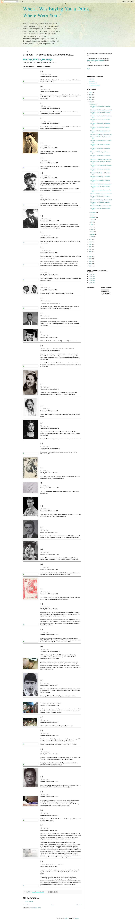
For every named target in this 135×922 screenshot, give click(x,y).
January (92, 236)
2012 (90, 261)
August (92, 219)
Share (88, 68)
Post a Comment (29, 901)
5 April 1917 (92, 282)
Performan (91, 79)
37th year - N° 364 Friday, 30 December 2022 (101, 110)
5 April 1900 (92, 274)
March (92, 231)
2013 (90, 259)
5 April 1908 (92, 276)
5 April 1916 (92, 280)
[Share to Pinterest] (57, 892)
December (92, 104)
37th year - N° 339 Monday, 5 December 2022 (99, 196)
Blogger (76, 918)
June (91, 224)
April (91, 229)
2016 (90, 251)
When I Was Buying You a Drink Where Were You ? (56, 11)
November (93, 212)
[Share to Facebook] (55, 892)
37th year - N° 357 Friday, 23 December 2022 (101, 134)
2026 (90, 92)
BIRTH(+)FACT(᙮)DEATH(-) (37, 59)
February (92, 234)
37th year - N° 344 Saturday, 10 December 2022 (100, 180)
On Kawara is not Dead (94, 85)
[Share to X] (53, 892)
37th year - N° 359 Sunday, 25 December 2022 (100, 127)
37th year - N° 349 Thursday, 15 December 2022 (100, 162)
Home (52, 905)
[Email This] (49, 892)
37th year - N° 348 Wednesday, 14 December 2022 (100, 165)
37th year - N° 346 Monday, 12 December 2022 (100, 173)
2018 (90, 246)
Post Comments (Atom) (35, 907)
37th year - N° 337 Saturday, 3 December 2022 (100, 202)
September (93, 217)
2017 (90, 249)
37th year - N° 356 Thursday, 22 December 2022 (100, 137)
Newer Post (26, 905)
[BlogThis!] (51, 892)
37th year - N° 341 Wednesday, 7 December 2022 (100, 190)
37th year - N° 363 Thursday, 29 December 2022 (100, 112)
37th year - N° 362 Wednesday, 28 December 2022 (100, 116)
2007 (90, 266)
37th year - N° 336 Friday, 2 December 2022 (100, 206)
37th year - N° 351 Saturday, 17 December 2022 (100, 156)
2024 (90, 97)
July (91, 222)
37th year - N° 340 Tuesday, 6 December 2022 (101, 193)
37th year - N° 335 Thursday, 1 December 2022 (100, 208)
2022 (90, 102)
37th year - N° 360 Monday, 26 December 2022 (100, 124)
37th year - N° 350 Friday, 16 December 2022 (101, 159)
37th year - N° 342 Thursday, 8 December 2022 (100, 186)
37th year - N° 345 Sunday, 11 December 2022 (100, 177)
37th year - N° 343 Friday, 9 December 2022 (100, 184)
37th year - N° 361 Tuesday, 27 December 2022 (100, 120)
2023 (90, 99)
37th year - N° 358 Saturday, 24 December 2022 (100, 131)
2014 (90, 256)
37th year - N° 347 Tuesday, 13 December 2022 (100, 169)
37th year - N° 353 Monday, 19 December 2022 (100, 148)
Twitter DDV (92, 81)
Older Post (78, 905)
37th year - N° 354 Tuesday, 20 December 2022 (100, 144)
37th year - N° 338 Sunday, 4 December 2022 (101, 199)
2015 (90, 254)
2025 (90, 94)
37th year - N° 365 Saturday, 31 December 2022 (100, 106)
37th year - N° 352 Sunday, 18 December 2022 (100, 152)
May (91, 227)
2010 (90, 263)
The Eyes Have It (93, 83)
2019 (90, 244)
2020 (90, 242)
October (92, 215)
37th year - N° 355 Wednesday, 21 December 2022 (100, 141)
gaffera (66, 918)
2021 (90, 239)
